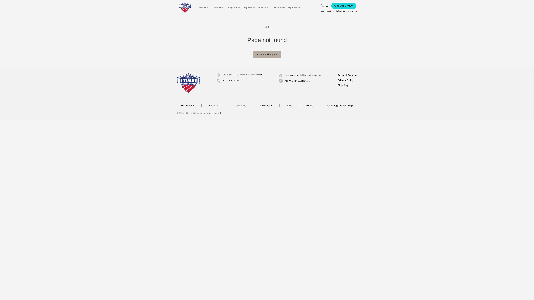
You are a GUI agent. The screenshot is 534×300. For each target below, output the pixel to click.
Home (309, 105)
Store (289, 105)
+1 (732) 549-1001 (231, 80)
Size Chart (214, 105)
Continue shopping (267, 54)
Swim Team (266, 105)
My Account (188, 105)
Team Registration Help (340, 105)
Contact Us (240, 105)
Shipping (343, 85)
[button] (204, 8)
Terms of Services (347, 75)
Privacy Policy (345, 80)
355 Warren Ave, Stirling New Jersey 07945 (242, 74)
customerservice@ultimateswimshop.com (339, 10)
